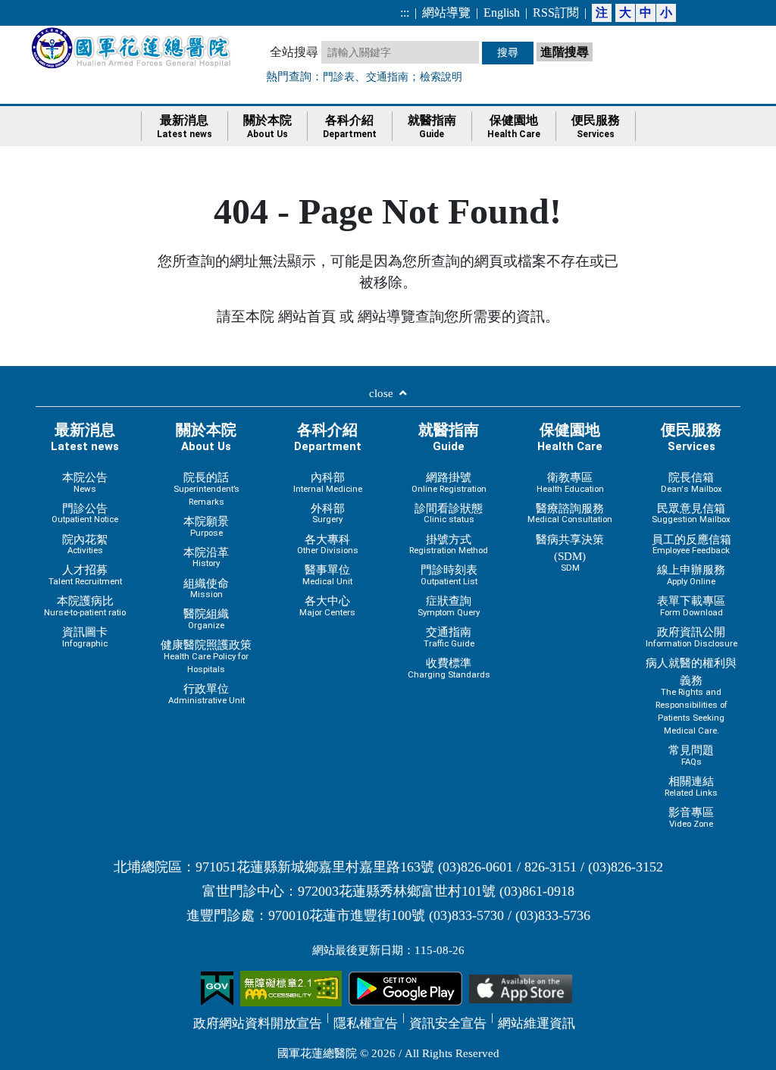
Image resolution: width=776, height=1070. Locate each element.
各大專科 (327, 544)
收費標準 (449, 668)
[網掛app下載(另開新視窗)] (405, 988)
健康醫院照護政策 (206, 656)
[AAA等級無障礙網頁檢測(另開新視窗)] (291, 988)
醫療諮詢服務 (569, 513)
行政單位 (206, 694)
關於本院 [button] (267, 126)
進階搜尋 (566, 50)
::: (404, 12)
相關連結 (691, 786)
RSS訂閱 (556, 12)
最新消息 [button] (184, 126)
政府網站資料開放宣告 (257, 1023)
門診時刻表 (449, 575)
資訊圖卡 (85, 637)
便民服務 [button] (595, 126)
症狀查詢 (449, 606)
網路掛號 (449, 482)
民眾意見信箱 (691, 513)
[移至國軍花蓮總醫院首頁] (132, 48)
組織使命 (206, 588)
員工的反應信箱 (691, 544)
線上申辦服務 (691, 575)
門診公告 (85, 513)
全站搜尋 (294, 51)
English (501, 12)
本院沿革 (206, 557)
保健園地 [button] (513, 126)
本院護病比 (85, 606)
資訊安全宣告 (448, 1023)
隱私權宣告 (365, 1023)
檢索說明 (441, 76)
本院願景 (206, 526)
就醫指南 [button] (432, 126)
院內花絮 (85, 544)
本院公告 (85, 482)
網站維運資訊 (536, 1023)
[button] (388, 396)
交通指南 (387, 76)
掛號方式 (448, 544)
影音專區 (691, 817)
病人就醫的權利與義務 (691, 696)
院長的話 (206, 489)
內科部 (327, 482)
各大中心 (327, 606)
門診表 (339, 76)
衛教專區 (570, 482)
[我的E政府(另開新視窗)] (217, 988)
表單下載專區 (691, 606)
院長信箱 (691, 482)
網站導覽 (446, 12)
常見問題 (691, 755)
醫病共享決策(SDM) (570, 553)
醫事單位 (327, 575)
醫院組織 (206, 618)
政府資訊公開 (691, 637)
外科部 (328, 513)
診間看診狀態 (449, 513)
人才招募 (85, 575)
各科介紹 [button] (350, 126)
